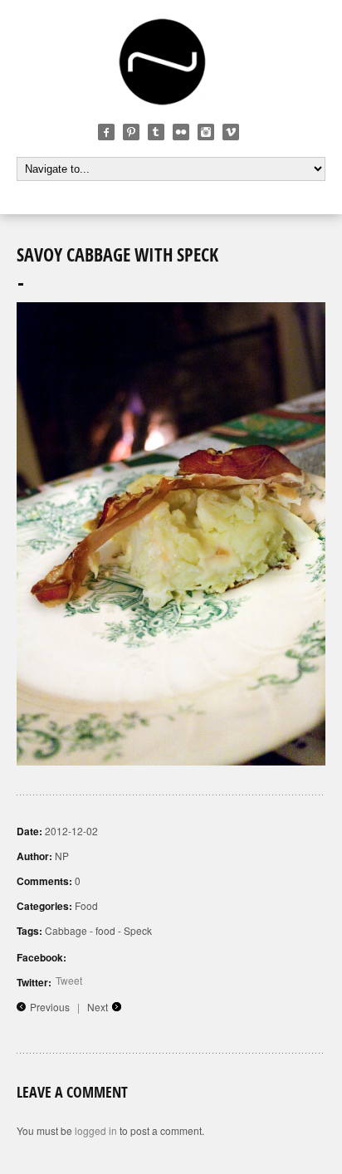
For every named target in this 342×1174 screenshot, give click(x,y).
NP (62, 856)
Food (86, 905)
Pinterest (131, 132)
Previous (50, 1007)
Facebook (106, 132)
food (105, 930)
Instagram (206, 132)
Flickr (181, 132)
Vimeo (230, 132)
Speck (138, 930)
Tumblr (156, 132)
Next (97, 1007)
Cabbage (66, 930)
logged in (96, 1130)
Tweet (69, 980)
